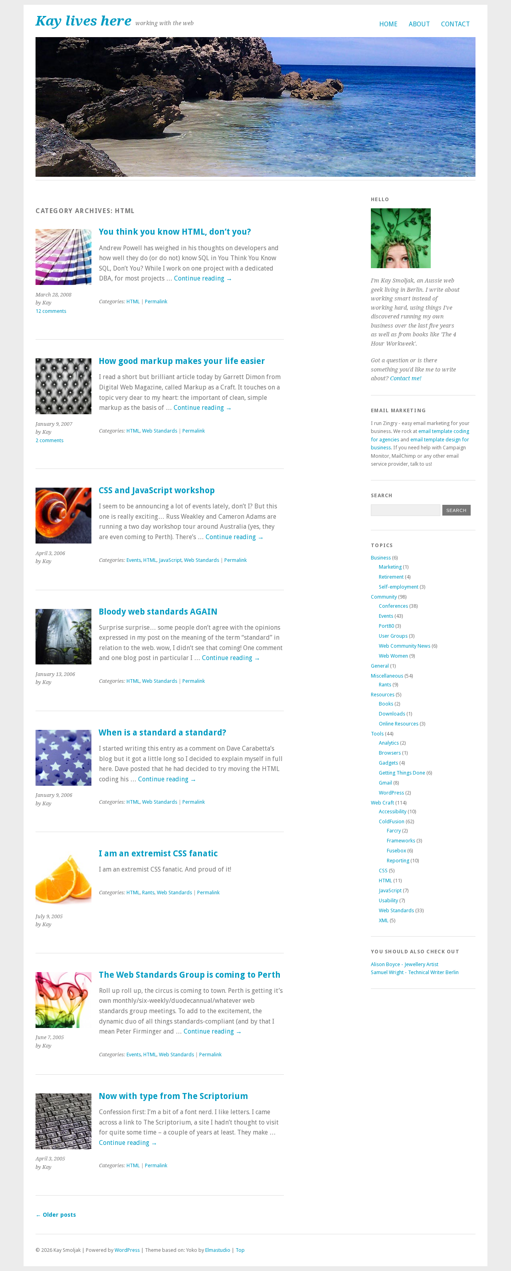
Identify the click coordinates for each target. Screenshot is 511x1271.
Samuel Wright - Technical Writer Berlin (415, 972)
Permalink (156, 301)
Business (381, 558)
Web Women (393, 656)
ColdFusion (391, 821)
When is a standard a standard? (162, 732)
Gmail (385, 783)
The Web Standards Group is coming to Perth (190, 975)
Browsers (390, 753)
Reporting (398, 861)
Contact (455, 24)
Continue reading (203, 278)
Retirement (391, 577)
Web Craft (382, 803)
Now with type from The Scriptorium (173, 1096)
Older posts (56, 1215)
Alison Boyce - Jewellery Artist (404, 964)
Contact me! (406, 378)
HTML (133, 301)
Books (386, 704)
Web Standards (159, 431)
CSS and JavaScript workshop (157, 490)
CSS (383, 871)
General (380, 666)
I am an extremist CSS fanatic (158, 853)
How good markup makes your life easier (182, 361)
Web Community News (404, 646)
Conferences (393, 606)
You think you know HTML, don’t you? (175, 232)
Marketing (390, 567)
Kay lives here (83, 21)
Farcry (394, 831)
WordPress (391, 793)
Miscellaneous (387, 676)
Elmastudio (217, 1250)
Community (384, 597)
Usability (388, 900)
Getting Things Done (402, 773)
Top (240, 1250)
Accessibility (392, 811)
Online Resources (398, 724)
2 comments (49, 440)
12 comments (51, 311)
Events (134, 560)
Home (388, 24)
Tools (377, 734)
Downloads (392, 714)
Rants (148, 892)
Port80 (386, 626)
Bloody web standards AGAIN (158, 612)
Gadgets (388, 763)
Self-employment (398, 587)
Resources (382, 695)
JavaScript (170, 560)
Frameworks (401, 841)
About (419, 24)
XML (383, 920)
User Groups (393, 636)
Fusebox (396, 851)
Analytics (389, 743)
